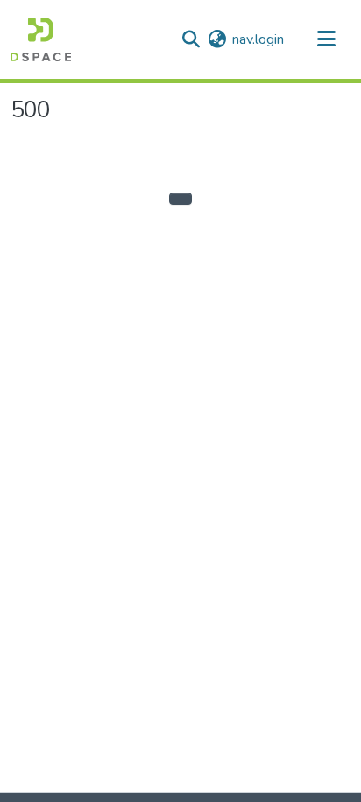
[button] (41, 39)
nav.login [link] (258, 39)
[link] (172, 797)
